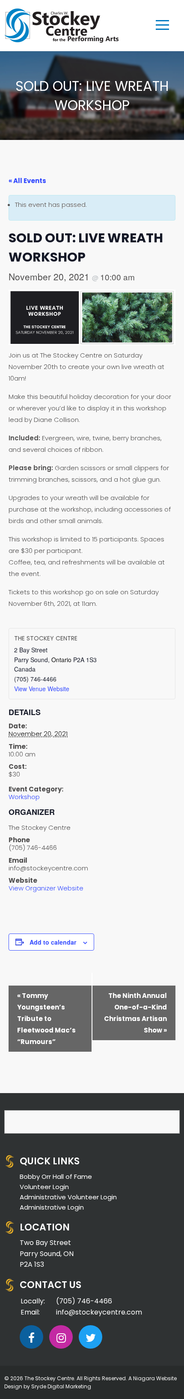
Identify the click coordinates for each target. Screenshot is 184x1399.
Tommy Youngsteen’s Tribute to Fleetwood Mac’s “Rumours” (46, 1018)
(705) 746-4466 (84, 1301)
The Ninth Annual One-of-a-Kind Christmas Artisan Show (135, 1013)
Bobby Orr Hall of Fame (56, 1176)
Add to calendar (53, 942)
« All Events (27, 180)
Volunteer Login (44, 1186)
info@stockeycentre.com (99, 1312)
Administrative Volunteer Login (68, 1196)
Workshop (24, 796)
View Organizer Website (46, 888)
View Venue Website (41, 688)
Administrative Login (52, 1207)
